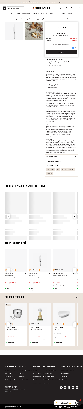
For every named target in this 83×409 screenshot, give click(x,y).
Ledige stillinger (37, 376)
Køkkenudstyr (26, 13)
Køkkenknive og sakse (25, 19)
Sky (58, 169)
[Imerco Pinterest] (73, 387)
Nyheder (70, 13)
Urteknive (51, 19)
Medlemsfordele (65, 373)
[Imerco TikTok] (69, 387)
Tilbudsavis (22, 376)
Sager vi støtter (46, 383)
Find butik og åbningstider (25, 370)
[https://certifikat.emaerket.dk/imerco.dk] (76, 407)
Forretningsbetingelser (48, 376)
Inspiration (63, 13)
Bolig (42, 13)
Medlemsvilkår (64, 376)
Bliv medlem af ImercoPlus (67, 370)
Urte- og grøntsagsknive (40, 19)
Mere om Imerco (37, 383)
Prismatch (21, 373)
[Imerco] (41, 8)
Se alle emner (8, 383)
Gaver (56, 13)
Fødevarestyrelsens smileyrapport (51, 380)
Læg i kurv (61, 52)
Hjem (6, 19)
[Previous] (8, 213)
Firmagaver (36, 370)
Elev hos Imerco (37, 373)
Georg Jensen (50, 169)
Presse (35, 380)
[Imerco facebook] (61, 387)
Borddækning (35, 13)
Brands (13, 13)
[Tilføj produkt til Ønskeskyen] (73, 48)
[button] (61, 32)
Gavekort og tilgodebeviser (11, 380)
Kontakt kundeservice (10, 370)
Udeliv (51, 13)
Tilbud (18, 13)
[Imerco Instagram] (65, 387)
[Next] (74, 213)
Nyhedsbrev (64, 380)
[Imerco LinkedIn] (77, 387)
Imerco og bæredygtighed (49, 370)
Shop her (59, 2)
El (46, 13)
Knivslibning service (24, 380)
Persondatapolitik (47, 373)
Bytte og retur (8, 373)
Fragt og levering (9, 376)
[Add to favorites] (76, 48)
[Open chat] (4, 8)
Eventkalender (64, 383)
